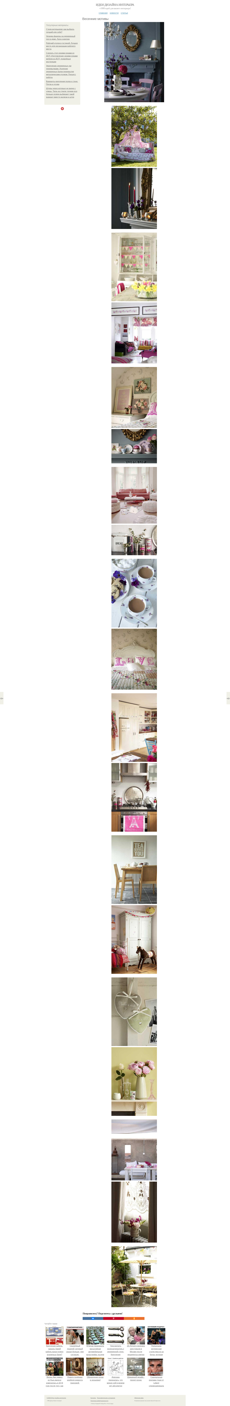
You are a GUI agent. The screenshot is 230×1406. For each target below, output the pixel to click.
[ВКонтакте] (93, 1318)
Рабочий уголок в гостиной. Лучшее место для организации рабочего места (62, 46)
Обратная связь (139, 1398)
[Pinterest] (113, 1318)
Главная (103, 12)
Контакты (93, 1398)
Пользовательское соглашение (106, 1398)
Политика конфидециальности (99, 1401)
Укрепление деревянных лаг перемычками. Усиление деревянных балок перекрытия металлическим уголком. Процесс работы (61, 71)
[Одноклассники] (134, 1318)
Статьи (124, 12)
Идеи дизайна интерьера (115, 5)
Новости (114, 12)
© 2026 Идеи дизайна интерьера (56, 1398)
